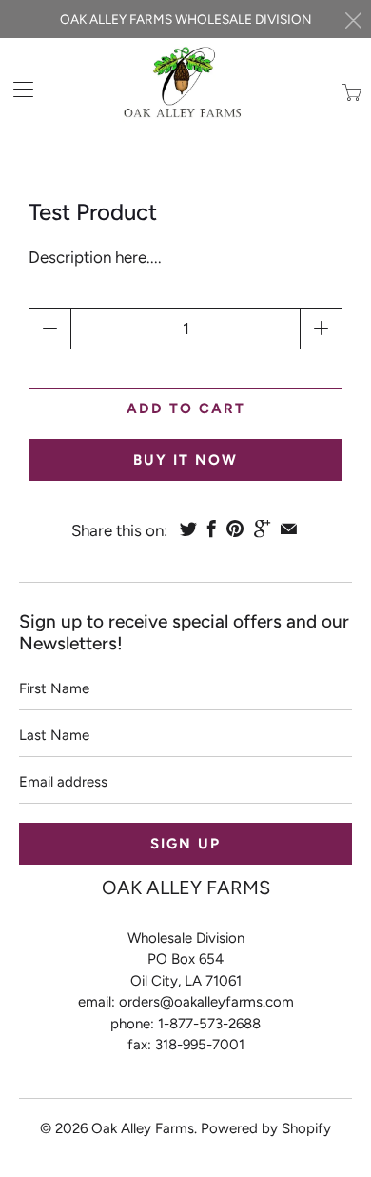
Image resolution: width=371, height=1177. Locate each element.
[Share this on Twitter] (188, 528)
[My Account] (16, 89)
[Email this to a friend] (289, 528)
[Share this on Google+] (262, 528)
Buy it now (185, 460)
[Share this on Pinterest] (235, 528)
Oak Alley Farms (142, 1128)
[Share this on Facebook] (212, 528)
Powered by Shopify (266, 1128)
